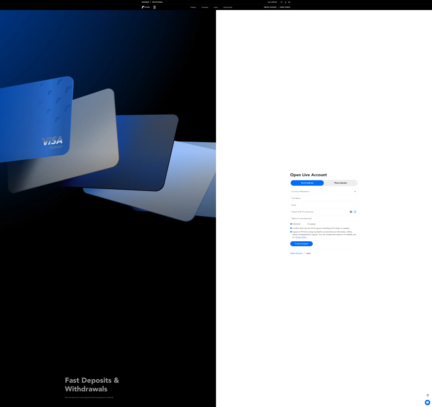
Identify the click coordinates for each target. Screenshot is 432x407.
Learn (216, 7)
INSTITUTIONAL (157, 2)
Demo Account (296, 253)
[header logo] (149, 7)
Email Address (307, 183)
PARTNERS (145, 2)
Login (308, 253)
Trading (193, 7)
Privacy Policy (301, 237)
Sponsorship (227, 7)
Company (204, 7)
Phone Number (340, 183)
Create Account (270, 7)
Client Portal (285, 7)
